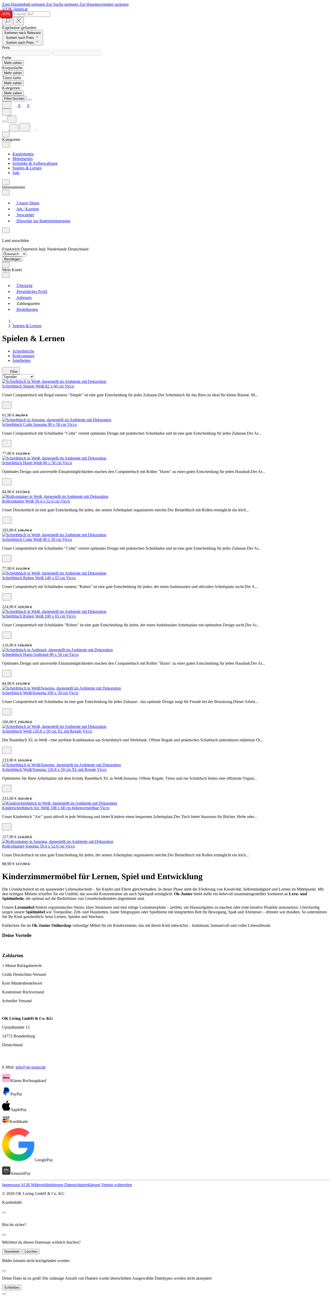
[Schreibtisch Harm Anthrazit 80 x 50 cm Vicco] (57, 650)
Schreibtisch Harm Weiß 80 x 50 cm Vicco (37, 463)
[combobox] (26, 14)
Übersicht (24, 285)
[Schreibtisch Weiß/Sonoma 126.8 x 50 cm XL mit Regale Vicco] (61, 765)
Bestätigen (12, 259)
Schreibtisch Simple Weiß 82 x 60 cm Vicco (38, 386)
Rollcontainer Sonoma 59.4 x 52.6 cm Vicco (38, 846)
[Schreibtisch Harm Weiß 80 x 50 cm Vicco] (54, 458)
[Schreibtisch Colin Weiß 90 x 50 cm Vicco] (54, 535)
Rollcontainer (23, 356)
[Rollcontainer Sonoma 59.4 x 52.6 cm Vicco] (57, 841)
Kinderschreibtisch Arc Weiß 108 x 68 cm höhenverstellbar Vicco (55, 808)
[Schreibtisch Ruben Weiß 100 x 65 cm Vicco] (54, 611)
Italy (43, 249)
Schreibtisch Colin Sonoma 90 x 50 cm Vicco (39, 424)
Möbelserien (22, 158)
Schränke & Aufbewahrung (35, 163)
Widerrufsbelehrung (47, 1185)
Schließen (11, 1287)
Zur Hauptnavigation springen (104, 4)
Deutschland (78, 249)
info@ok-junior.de (31, 1067)
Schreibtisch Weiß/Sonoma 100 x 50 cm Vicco (40, 693)
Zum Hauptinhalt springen (24, 4)
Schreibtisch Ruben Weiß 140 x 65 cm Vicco (39, 578)
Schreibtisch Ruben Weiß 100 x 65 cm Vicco (39, 616)
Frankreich (11, 249)
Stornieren (11, 1251)
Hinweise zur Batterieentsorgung (43, 221)
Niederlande (57, 249)
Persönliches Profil (31, 291)
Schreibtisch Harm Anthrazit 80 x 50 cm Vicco (40, 654)
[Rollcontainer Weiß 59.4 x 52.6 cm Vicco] (55, 496)
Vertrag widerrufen (116, 1185)
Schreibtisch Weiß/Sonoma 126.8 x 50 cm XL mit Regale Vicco (54, 769)
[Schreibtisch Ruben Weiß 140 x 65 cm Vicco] (54, 573)
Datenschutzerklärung (82, 1185)
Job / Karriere (27, 209)
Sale (15, 172)
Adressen (24, 297)
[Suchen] (7, 21)
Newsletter (25, 215)
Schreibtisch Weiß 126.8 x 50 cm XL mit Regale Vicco (47, 731)
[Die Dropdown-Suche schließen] (18, 21)
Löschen (31, 1251)
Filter (13, 372)
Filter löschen (14, 99)
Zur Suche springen (62, 4)
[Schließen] (4, 1294)
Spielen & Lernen (27, 168)
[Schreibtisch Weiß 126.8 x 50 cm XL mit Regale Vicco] (54, 726)
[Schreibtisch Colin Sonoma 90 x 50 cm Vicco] (56, 420)
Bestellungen (27, 309)
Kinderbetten (23, 154)
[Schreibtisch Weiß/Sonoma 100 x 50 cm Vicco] (61, 688)
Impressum (11, 1185)
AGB (26, 1185)
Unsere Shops (27, 203)
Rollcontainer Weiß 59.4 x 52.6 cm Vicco (36, 501)
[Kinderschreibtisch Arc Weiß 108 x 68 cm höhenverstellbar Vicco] (59, 803)
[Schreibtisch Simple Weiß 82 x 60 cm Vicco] (54, 381)
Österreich (30, 249)
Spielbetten (21, 360)
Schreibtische (23, 351)
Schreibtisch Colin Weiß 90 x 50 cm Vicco (37, 539)
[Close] (29, 100)
